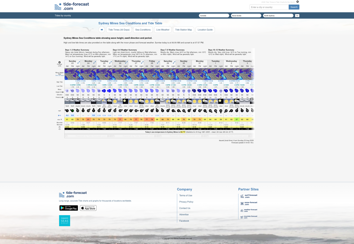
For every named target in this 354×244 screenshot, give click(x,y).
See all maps (59, 75)
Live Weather (162, 29)
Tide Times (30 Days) (119, 29)
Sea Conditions (143, 29)
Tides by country (63, 15)
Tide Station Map (183, 29)
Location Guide (205, 29)
